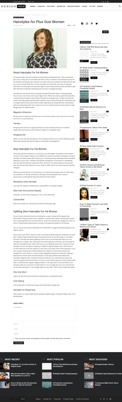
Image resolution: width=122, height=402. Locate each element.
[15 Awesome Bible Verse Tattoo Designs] (89, 385)
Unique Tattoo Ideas (83, 61)
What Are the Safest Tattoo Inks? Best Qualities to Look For (23, 375)
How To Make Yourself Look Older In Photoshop (94, 205)
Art (81, 197)
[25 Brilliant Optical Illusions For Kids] (89, 375)
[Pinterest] (106, 2)
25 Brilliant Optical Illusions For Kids (93, 108)
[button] (120, 6)
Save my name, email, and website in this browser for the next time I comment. (42, 338)
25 (107, 51)
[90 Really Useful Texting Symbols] (47, 375)
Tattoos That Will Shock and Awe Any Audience (93, 48)
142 (107, 70)
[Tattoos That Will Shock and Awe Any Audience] (47, 366)
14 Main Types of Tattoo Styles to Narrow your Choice (94, 226)
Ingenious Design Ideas (24, 15)
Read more (93, 62)
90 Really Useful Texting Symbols (94, 68)
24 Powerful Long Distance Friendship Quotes (91, 87)
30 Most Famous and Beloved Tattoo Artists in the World (92, 166)
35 (107, 188)
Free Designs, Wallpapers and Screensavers (83, 79)
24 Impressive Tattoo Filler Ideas (93, 128)
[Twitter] (108, 2)
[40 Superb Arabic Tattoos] (89, 366)
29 (107, 148)
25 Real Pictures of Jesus (90, 185)
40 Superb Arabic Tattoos (104, 364)
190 (107, 111)
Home (14, 15)
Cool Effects (83, 218)
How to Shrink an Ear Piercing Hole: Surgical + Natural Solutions (24, 384)
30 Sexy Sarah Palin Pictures (92, 146)
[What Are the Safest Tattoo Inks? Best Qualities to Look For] (4, 375)
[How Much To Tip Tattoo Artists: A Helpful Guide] (4, 366)
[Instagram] (104, 2)
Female (82, 179)
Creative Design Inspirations (83, 100)
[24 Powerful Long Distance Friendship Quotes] (47, 385)
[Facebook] (102, 2)
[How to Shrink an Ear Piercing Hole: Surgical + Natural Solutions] (4, 385)
